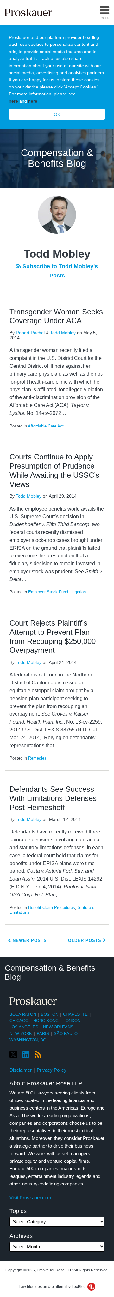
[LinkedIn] (25, 1054)
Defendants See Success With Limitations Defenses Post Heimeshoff (53, 798)
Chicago (19, 1020)
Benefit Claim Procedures (51, 907)
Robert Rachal (30, 332)
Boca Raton (23, 1014)
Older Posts (85, 940)
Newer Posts (29, 940)
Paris (43, 1033)
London (71, 1020)
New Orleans (58, 1027)
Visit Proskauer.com (30, 1197)
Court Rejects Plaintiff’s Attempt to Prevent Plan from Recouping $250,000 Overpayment (53, 636)
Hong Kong (46, 1020)
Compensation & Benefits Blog (57, 158)
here (13, 101)
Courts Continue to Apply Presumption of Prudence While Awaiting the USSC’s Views (54, 470)
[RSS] (38, 1054)
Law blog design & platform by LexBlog (53, 1286)
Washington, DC (28, 1040)
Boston (49, 1014)
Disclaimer (21, 1070)
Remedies (37, 758)
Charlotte (75, 1014)
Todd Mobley (63, 332)
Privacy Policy (51, 1070)
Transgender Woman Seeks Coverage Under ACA (56, 316)
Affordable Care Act (46, 426)
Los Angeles (24, 1027)
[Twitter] (13, 1054)
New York (21, 1033)
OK (57, 114)
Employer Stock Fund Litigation (57, 592)
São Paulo (66, 1033)
